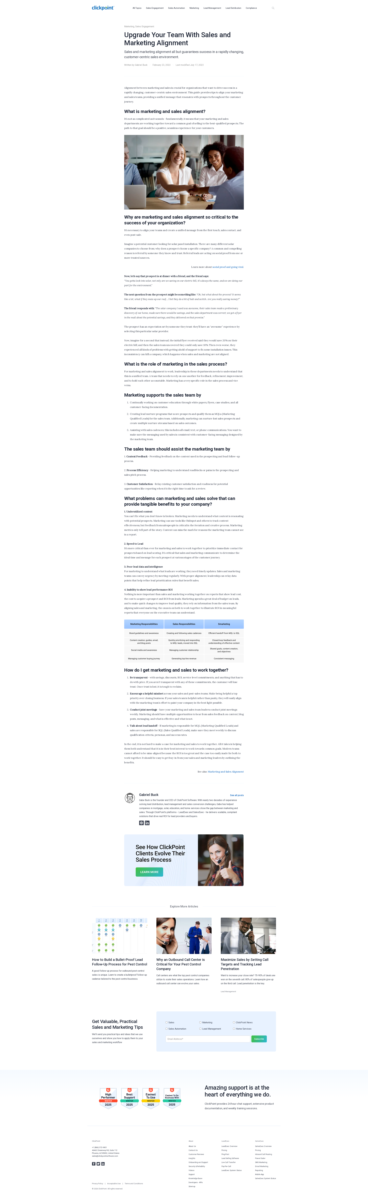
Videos (191, 1170)
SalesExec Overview (263, 1146)
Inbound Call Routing (263, 1154)
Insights (192, 1158)
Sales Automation (176, 8)
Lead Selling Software (230, 1158)
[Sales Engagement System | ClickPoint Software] (103, 8)
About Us (192, 1146)
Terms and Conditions (134, 1183)
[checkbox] (216, 1027)
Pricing (224, 1150)
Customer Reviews (196, 1154)
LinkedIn (103, 1164)
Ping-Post (225, 1154)
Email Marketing (261, 1166)
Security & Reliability (197, 1166)
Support (192, 1174)
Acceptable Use (114, 1183)
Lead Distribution (233, 8)
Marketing (194, 8)
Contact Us (193, 1150)
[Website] (141, 823)
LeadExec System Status (232, 1170)
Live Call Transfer (229, 1162)
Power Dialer (260, 1158)
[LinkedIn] (147, 823)
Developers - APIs (196, 1182)
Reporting (259, 1170)
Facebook (93, 1164)
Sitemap (192, 1186)
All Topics (137, 8)
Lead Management (212, 8)
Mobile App (259, 1174)
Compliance (251, 8)
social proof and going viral (227, 267)
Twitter (98, 1164)
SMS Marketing (261, 1162)
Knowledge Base (195, 1178)
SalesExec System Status (265, 1178)
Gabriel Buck (141, 65)
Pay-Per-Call (226, 1166)
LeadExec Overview (229, 1146)
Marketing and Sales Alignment (226, 771)
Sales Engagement (155, 8)
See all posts (237, 795)
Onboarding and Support (198, 1162)
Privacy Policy (97, 1183)
